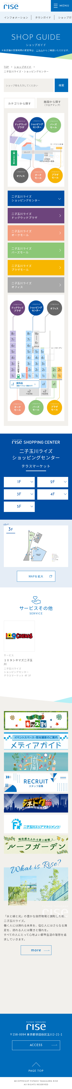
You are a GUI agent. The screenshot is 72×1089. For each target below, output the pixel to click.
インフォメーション (16, 17)
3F (19, 494)
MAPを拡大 (36, 576)
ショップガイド (22, 66)
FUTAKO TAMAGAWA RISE (44, 1081)
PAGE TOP (36, 1071)
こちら (39, 50)
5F (19, 507)
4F (52, 494)
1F (19, 482)
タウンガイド (43, 17)
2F (52, 482)
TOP (6, 66)
